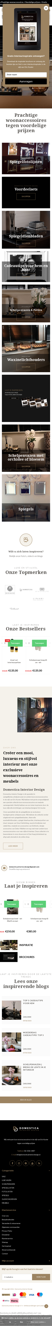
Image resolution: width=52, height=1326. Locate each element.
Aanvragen (26, 81)
